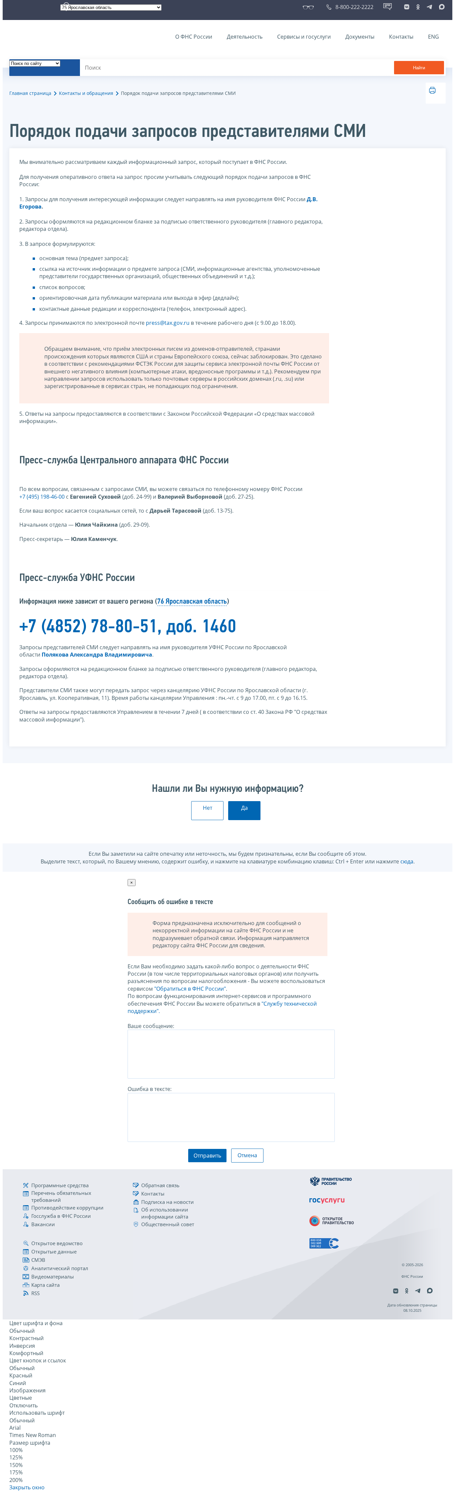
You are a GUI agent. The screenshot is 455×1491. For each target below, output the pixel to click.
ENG (433, 36)
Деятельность (244, 36)
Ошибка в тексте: (150, 1089)
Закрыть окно (27, 1487)
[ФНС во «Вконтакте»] (407, 7)
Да (244, 807)
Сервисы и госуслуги (304, 36)
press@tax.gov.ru (168, 322)
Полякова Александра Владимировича (97, 654)
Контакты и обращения (86, 93)
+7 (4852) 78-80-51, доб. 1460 (127, 627)
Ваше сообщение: (151, 1026)
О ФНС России (193, 36)
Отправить (207, 1155)
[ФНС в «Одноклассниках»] (418, 7)
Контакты (401, 36)
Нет (207, 807)
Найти (419, 67)
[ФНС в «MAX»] (441, 7)
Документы (359, 36)
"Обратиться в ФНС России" (190, 988)
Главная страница (30, 93)
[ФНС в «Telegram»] (429, 7)
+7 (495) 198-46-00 (42, 496)
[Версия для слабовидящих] (309, 7)
